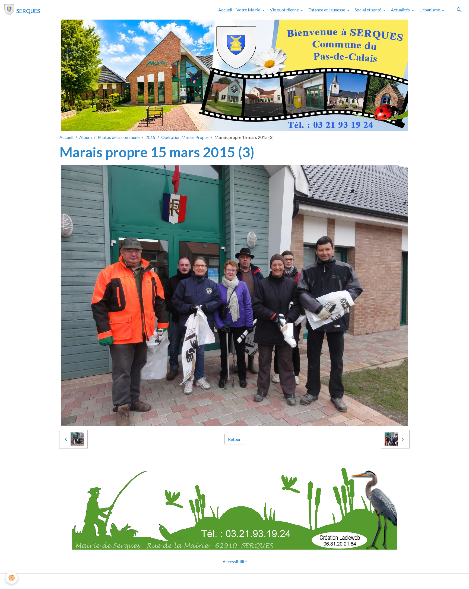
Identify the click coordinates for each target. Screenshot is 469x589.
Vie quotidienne (285, 9)
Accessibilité (235, 561)
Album (85, 137)
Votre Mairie (248, 9)
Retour (234, 439)
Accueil (225, 9)
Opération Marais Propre (184, 137)
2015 (150, 137)
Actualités (401, 9)
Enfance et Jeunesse (327, 9)
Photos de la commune (119, 137)
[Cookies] (11, 578)
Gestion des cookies (253, 581)
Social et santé (368, 9)
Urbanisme (430, 9)
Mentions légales (213, 581)
